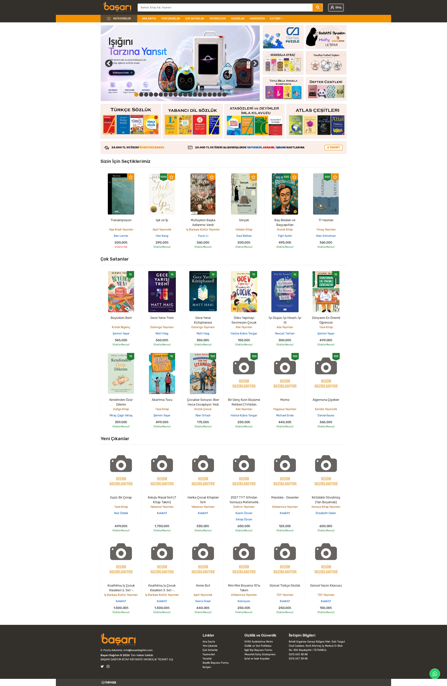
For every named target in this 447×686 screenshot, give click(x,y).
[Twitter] (102, 666)
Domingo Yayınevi (162, 327)
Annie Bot (203, 585)
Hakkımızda (257, 18)
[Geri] (105, 63)
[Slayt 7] (166, 94)
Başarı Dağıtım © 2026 (115, 655)
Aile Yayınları (244, 327)
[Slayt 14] (200, 94)
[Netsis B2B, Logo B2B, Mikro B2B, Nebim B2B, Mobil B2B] (223, 682)
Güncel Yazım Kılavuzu (326, 585)
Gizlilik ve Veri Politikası (257, 645)
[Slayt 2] (141, 94)
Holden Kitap (244, 229)
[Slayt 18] (219, 94)
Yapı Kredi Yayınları (121, 229)
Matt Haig (162, 333)
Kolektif (162, 513)
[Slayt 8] (170, 94)
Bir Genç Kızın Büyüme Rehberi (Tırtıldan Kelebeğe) (244, 404)
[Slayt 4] (151, 94)
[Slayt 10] (180, 94)
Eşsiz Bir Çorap (121, 497)
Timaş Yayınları (326, 229)
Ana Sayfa (149, 18)
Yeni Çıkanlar (170, 18)
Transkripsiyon (121, 220)
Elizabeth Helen (326, 513)
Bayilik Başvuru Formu (216, 662)
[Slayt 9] (175, 94)
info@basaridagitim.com (138, 650)
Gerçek (244, 220)
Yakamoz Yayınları (162, 506)
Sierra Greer (203, 601)
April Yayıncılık (162, 229)
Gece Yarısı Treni (162, 318)
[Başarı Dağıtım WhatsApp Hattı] (435, 674)
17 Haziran (325, 220)
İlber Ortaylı (203, 415)
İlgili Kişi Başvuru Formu (258, 650)
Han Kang (162, 235)
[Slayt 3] (146, 94)
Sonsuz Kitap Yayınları (326, 506)
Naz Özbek (121, 513)
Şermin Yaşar (121, 333)
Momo (285, 400)
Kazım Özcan (244, 513)
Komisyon (244, 601)
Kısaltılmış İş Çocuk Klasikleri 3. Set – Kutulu (162, 590)
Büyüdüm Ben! (121, 318)
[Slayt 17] (214, 94)
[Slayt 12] (190, 94)
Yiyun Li (203, 235)
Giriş (338, 7)
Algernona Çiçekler (326, 400)
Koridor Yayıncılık (326, 409)
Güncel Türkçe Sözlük (285, 585)
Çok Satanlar (194, 18)
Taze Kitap (326, 327)
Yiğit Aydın (285, 235)
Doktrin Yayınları (244, 506)
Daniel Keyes (326, 415)
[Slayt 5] (156, 94)
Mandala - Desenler (285, 497)
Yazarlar (237, 18)
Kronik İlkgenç (121, 327)
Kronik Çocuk (203, 409)
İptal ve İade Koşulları (257, 658)
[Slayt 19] (224, 94)
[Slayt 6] (161, 94)
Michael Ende (285, 415)
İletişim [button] (275, 18)
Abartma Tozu (162, 400)
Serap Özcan (244, 519)
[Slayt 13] (195, 94)
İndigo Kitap (121, 409)
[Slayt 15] (205, 94)
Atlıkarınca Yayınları (285, 506)
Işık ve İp (162, 220)
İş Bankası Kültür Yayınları (203, 229)
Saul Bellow (244, 235)
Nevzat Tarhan (285, 333)
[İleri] (254, 63)
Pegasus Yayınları (284, 409)
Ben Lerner (121, 235)
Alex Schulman (326, 235)
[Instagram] (108, 666)
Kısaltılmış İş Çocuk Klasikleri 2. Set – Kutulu (121, 590)
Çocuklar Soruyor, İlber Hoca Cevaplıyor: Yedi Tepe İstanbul (203, 404)
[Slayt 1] (136, 94)
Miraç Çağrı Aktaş (121, 415)
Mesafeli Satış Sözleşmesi (259, 654)
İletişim (207, 667)
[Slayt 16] (210, 94)
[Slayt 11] (185, 94)
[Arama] (318, 7)
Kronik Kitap (285, 229)
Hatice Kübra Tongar (244, 333)
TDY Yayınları (285, 595)
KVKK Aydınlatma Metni (258, 641)
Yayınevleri (217, 18)
